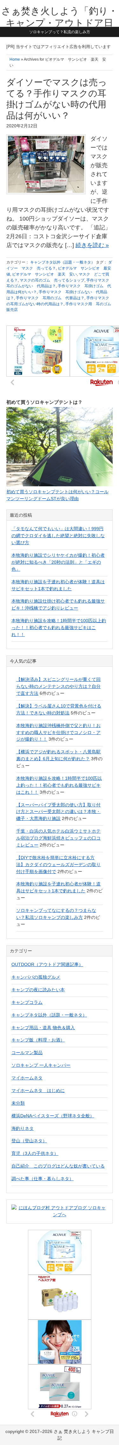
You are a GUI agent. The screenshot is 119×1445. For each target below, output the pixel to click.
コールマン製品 (27, 1052)
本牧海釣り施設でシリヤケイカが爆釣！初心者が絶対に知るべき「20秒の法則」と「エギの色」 (58, 562)
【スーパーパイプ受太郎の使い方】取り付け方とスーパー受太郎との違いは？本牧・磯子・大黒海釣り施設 (58, 811)
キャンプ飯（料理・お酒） (38, 1039)
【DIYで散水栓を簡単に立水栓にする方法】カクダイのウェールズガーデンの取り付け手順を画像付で (58, 864)
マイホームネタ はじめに (38, 1090)
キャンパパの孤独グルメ (35, 977)
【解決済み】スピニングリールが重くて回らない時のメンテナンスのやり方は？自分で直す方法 (58, 686)
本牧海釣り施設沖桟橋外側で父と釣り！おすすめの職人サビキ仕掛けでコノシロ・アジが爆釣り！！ (58, 732)
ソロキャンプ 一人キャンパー (40, 1065)
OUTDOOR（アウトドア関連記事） (47, 964)
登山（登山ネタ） (29, 1140)
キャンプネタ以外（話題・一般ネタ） (62, 262)
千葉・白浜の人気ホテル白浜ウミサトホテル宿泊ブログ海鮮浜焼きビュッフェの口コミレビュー (58, 838)
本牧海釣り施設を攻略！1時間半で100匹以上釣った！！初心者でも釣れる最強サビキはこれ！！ (58, 627)
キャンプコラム (27, 1002)
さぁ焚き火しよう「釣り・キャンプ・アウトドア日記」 (59, 23)
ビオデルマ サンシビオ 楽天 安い (44, 274)
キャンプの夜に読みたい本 (38, 989)
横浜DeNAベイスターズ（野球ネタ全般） (52, 1115)
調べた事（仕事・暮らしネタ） (42, 1178)
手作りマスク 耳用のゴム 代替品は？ (50, 298)
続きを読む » (92, 245)
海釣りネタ (22, 1128)
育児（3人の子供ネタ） (34, 1153)
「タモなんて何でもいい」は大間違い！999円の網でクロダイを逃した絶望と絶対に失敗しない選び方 (58, 535)
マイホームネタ (27, 1077)
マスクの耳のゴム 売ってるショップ (52, 280)
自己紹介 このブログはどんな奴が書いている (58, 1166)
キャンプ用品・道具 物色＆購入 (43, 1027)
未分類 (18, 1103)
